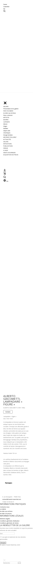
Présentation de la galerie (10, 109)
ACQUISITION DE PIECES (10, 155)
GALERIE (5, 106)
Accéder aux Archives (9, 113)
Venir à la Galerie (8, 111)
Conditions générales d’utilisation (9, 521)
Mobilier (5, 128)
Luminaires (6, 122)
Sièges (5, 126)
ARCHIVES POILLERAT (9, 137)
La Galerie (3, 509)
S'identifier (6, 6)
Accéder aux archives (6, 511)
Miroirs (5, 124)
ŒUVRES (5, 120)
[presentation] (19, 563)
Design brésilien (8, 135)
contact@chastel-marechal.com (11, 499)
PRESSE (5, 148)
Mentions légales (5, 519)
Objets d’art (6, 131)
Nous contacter (8, 115)
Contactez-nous (4, 507)
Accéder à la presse (6, 513)
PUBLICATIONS (8, 146)
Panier (5, 4)
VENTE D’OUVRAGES (9, 152)
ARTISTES (6, 117)
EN (4, 9)
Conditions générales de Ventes (9, 523)
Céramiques (6, 133)
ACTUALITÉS (7, 139)
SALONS (5, 141)
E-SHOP (5, 150)
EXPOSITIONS (7, 144)
